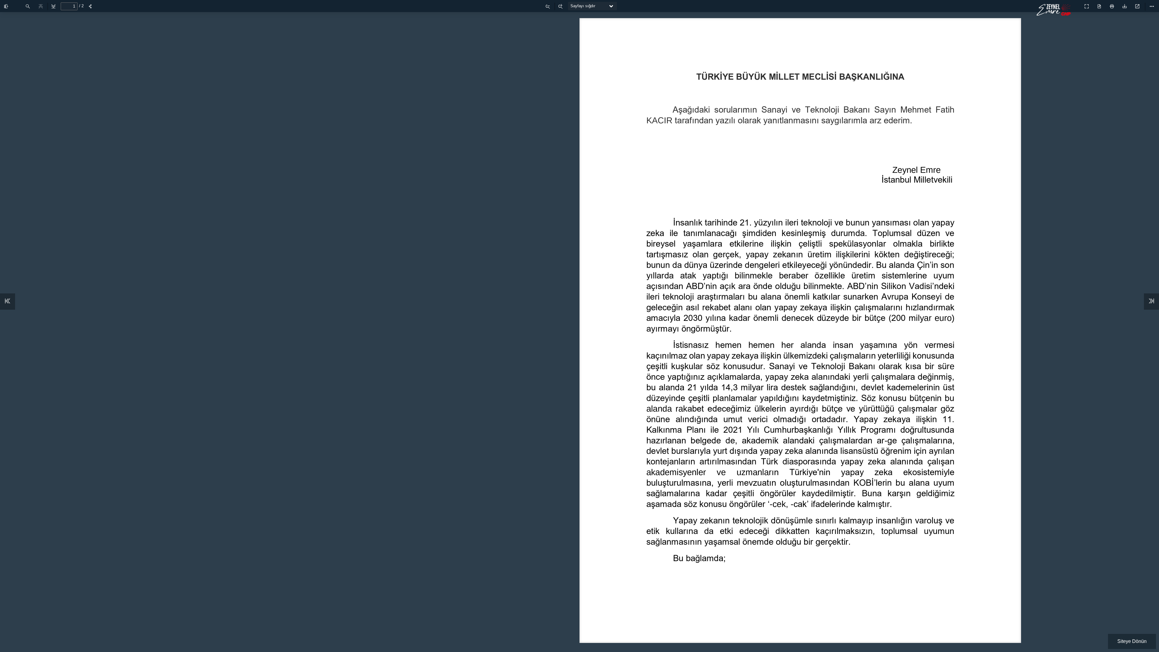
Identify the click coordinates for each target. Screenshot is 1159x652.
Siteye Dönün (1132, 641)
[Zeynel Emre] (1055, 14)
